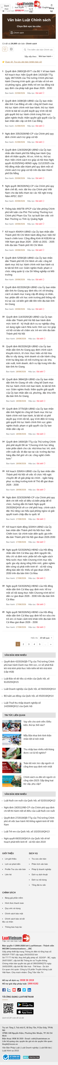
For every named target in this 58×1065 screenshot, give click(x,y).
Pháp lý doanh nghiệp (41, 869)
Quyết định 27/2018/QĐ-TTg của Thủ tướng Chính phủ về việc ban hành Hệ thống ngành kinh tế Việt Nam (29, 821)
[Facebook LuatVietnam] (4, 990)
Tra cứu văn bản (39, 859)
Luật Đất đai (45, 1047)
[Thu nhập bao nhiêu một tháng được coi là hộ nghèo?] (11, 753)
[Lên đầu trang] (1, 1063)
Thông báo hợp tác (13, 927)
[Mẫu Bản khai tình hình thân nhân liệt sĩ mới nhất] (11, 739)
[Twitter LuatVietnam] (24, 990)
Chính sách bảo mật (14, 913)
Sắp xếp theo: (30, 56)
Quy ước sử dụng (13, 908)
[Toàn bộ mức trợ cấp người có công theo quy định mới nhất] (11, 767)
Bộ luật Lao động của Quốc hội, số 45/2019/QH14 (28, 696)
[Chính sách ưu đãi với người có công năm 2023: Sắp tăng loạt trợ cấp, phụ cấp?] (11, 781)
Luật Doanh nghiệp (29, 1047)
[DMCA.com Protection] (31, 1058)
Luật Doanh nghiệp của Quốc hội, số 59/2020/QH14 (30, 689)
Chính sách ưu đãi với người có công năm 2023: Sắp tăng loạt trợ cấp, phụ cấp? (39, 780)
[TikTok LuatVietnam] (19, 990)
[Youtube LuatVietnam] (14, 990)
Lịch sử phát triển (12, 864)
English (44, 7)
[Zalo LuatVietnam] (9, 990)
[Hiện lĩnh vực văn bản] (11, 49)
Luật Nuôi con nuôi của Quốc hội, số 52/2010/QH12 (29, 800)
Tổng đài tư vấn (39, 885)
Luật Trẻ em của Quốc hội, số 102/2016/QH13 (27, 831)
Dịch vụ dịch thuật (40, 874)
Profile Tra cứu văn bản (15, 869)
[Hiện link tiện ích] (4, 49)
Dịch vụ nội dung (39, 880)
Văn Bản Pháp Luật (11, 1047)
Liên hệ (8, 874)
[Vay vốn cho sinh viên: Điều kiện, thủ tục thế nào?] (11, 725)
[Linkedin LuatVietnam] (29, 990)
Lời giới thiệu (10, 859)
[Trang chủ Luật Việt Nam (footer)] (29, 938)
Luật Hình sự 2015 (10, 1050)
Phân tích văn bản (40, 864)
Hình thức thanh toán (14, 903)
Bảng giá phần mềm (14, 898)
